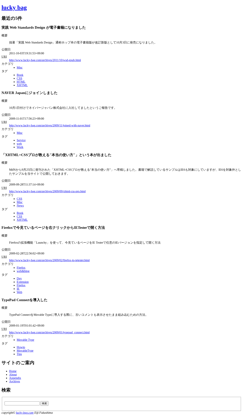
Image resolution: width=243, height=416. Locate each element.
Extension (23, 281)
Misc (20, 67)
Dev (19, 278)
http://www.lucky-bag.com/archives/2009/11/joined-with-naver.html (49, 125)
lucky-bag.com (25, 412)
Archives (14, 381)
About (13, 374)
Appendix (15, 378)
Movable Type (25, 339)
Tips (19, 354)
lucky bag (14, 7)
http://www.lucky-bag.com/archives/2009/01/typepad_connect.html (49, 332)
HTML (21, 81)
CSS (19, 78)
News (20, 205)
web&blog (23, 271)
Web (19, 292)
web (19, 143)
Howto (21, 347)
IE (18, 288)
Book (20, 75)
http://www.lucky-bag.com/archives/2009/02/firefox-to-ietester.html (49, 260)
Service (21, 140)
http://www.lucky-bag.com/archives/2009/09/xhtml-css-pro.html (47, 191)
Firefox (21, 267)
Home (13, 371)
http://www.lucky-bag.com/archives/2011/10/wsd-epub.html (45, 60)
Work (20, 147)
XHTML (22, 85)
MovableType (25, 350)
